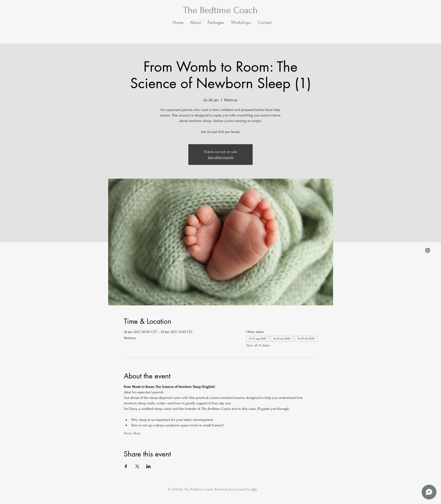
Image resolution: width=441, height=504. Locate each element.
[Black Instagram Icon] (427, 250)
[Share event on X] (137, 466)
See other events (220, 157)
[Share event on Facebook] (126, 466)
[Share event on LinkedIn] (148, 466)
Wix (254, 489)
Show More (132, 433)
